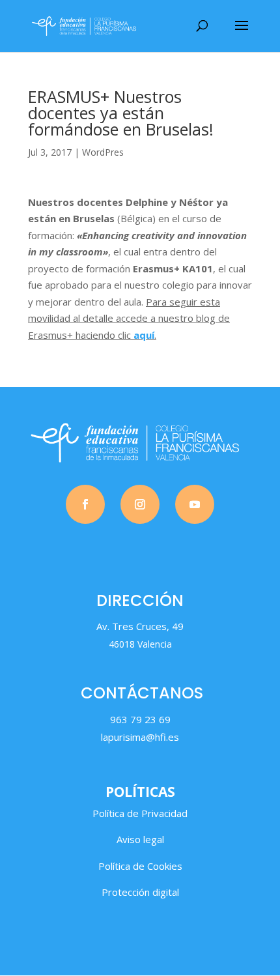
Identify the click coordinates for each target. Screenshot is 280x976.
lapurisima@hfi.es (140, 736)
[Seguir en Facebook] (85, 504)
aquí (143, 334)
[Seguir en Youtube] (194, 504)
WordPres (103, 152)
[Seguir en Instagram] (140, 504)
